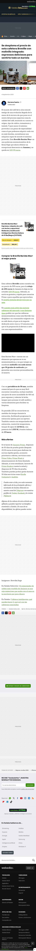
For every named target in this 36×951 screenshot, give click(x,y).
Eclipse (23, 36)
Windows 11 (22, 846)
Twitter (21, 88)
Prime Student (7, 466)
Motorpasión (22, 902)
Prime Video (7, 458)
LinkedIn (7, 801)
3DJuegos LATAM (24, 930)
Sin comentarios (9, 88)
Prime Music (17, 458)
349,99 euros (15, 150)
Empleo (4, 846)
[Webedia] (31, 1)
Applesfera (5, 883)
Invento (12, 36)
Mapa (30, 36)
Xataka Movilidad (24, 836)
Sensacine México (24, 932)
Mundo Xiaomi (6, 889)
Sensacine (22, 890)
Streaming (5, 828)
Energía (4, 836)
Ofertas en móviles (8, 14)
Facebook (17, 88)
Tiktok (11, 801)
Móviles (21, 832)
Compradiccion (6, 920)
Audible (15, 477)
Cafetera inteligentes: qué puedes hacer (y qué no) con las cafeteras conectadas (17, 602)
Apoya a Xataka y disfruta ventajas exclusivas (18, 813)
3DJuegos (21, 878)
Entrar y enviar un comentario (19, 686)
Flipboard (24, 88)
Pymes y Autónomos (25, 917)
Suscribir (30, 785)
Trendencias (6, 915)
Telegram (19, 490)
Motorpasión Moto (24, 905)
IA (18, 36)
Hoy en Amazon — (10, 240)
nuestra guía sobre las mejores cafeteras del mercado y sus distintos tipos (17, 310)
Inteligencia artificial (8, 843)
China (5, 36)
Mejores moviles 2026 (22, 770)
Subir (29, 868)
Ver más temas (8, 853)
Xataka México (6, 930)
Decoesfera (5, 917)
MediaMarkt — (9, 244)
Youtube (21, 797)
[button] (14, 102)
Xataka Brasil (6, 932)
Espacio (4, 832)
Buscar (33, 860)
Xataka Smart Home (8, 886)
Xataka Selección (18, 7)
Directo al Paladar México (7, 938)
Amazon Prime (19, 445)
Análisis (21, 828)
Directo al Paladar (7, 902)
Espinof (21, 893)
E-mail (27, 88)
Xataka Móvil (6, 880)
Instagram (25, 797)
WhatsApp (9, 797)
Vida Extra (22, 880)
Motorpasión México (25, 938)
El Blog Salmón (23, 915)
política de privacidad (27, 789)
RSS (32, 797)
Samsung (22, 839)
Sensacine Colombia (25, 935)
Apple (4, 839)
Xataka (4, 878)
